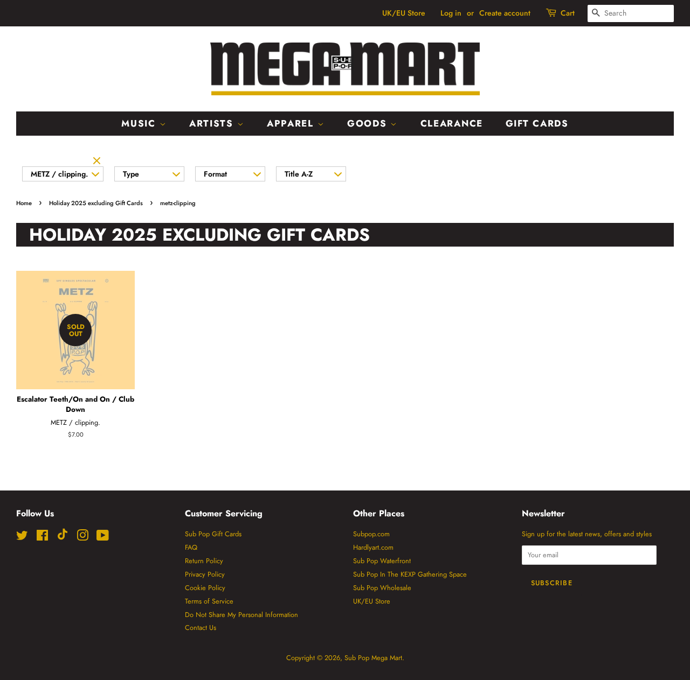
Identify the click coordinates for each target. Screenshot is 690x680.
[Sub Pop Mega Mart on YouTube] (102, 537)
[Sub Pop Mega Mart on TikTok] (62, 537)
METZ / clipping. (59, 174)
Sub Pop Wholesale (382, 588)
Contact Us (200, 627)
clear (98, 161)
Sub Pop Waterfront (382, 561)
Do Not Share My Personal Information (241, 614)
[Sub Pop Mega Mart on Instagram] (82, 537)
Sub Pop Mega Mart (373, 658)
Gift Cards (537, 123)
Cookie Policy (205, 588)
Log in (450, 13)
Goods (368, 123)
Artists (213, 123)
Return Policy (204, 561)
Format (215, 174)
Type (131, 174)
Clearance (451, 123)
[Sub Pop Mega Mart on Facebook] (42, 537)
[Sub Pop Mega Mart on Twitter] (22, 537)
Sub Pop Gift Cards (213, 534)
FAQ (191, 547)
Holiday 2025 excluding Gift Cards (96, 203)
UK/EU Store (403, 13)
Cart (568, 13)
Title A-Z (299, 174)
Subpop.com (371, 534)
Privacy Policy (205, 574)
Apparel (292, 123)
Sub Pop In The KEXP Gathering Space (410, 574)
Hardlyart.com (373, 547)
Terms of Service (209, 601)
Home (24, 203)
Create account (504, 13)
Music (140, 123)
